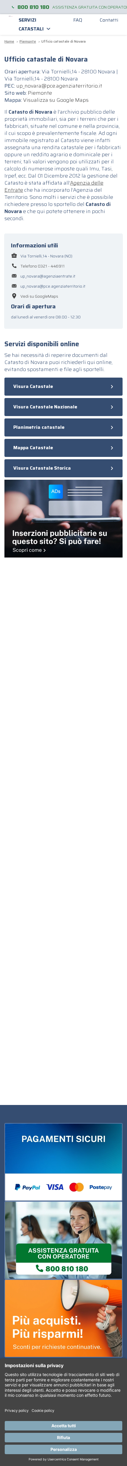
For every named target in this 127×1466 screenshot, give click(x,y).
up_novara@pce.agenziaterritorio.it (59, 86)
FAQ (77, 20)
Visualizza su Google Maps (56, 100)
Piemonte (40, 93)
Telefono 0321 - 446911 (42, 266)
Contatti (109, 20)
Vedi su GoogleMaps (39, 296)
